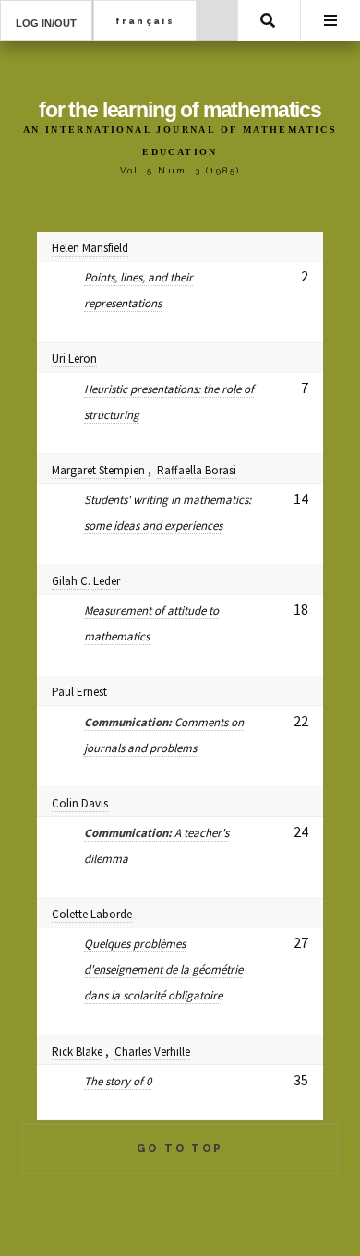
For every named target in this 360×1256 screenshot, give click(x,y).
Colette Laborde (92, 914)
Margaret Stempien (98, 470)
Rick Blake (77, 1051)
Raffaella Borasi (196, 470)
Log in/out (46, 23)
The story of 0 (117, 1081)
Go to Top (179, 1148)
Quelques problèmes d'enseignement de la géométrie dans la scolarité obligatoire (163, 969)
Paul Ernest (79, 692)
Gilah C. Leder (86, 581)
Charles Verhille (152, 1051)
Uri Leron (74, 358)
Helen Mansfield (90, 248)
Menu (330, 20)
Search (267, 20)
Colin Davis (80, 803)
